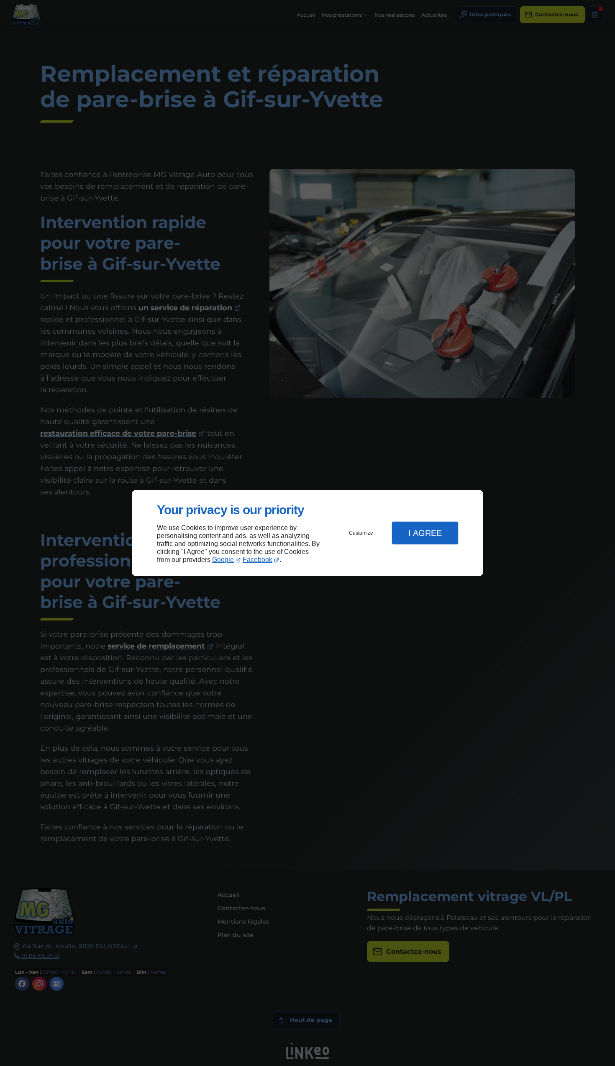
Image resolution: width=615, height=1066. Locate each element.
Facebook (257, 559)
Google (223, 559)
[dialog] (307, 533)
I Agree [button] (425, 533)
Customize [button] (361, 533)
